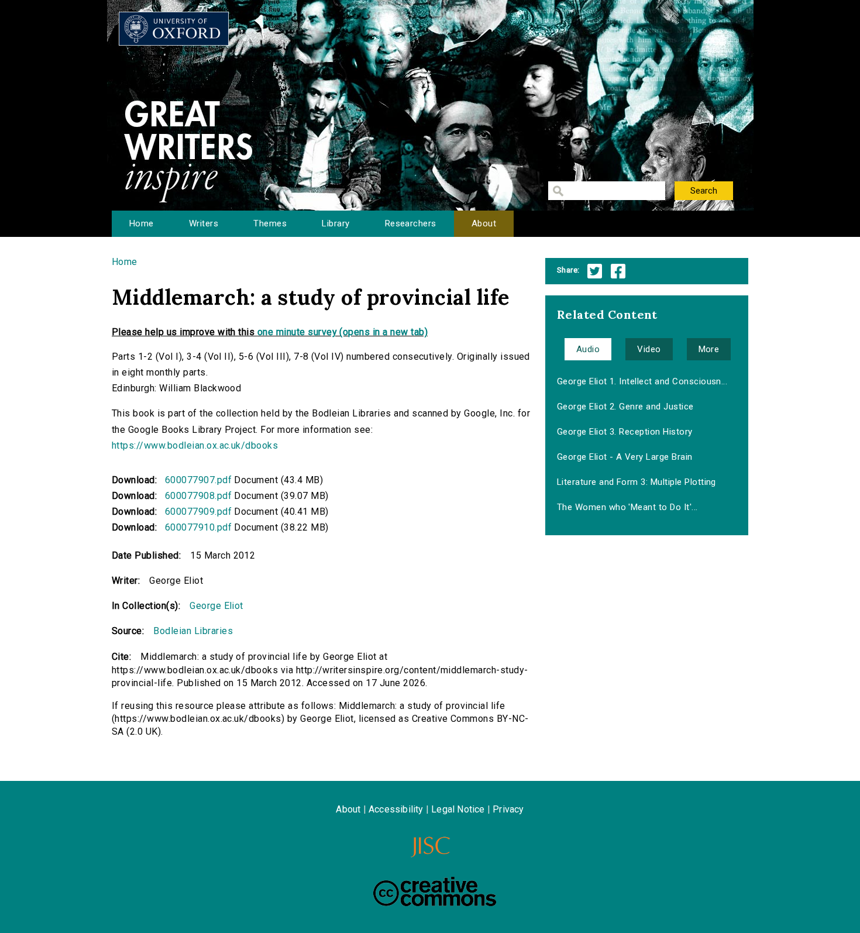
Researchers (410, 223)
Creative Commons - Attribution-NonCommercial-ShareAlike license (434, 891)
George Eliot (216, 605)
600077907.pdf (198, 480)
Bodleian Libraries (193, 630)
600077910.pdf (198, 527)
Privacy (508, 809)
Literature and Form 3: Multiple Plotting (636, 482)
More (709, 349)
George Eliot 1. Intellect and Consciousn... (642, 381)
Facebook (618, 271)
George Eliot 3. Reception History (625, 431)
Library (335, 223)
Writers (203, 223)
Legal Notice (457, 809)
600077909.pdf (198, 511)
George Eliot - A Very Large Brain (625, 457)
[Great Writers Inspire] (174, 28)
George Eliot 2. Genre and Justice (625, 406)
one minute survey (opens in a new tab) (342, 332)
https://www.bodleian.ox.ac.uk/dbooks (195, 445)
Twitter (594, 271)
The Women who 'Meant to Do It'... (627, 507)
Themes (270, 223)
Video (649, 349)
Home (141, 223)
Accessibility (396, 809)
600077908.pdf (198, 495)
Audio (588, 349)
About (484, 223)
